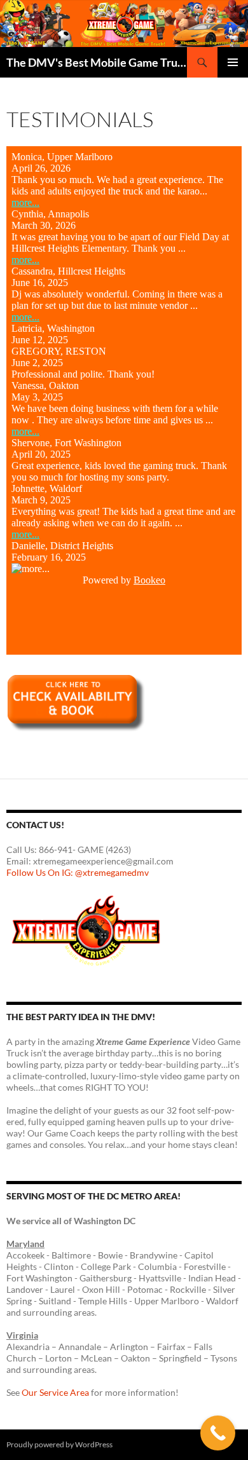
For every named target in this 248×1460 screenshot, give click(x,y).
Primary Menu (232, 62)
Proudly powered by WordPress (59, 1444)
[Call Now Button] (217, 1433)
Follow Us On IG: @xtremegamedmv (77, 872)
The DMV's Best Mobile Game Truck (96, 62)
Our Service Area (55, 1392)
